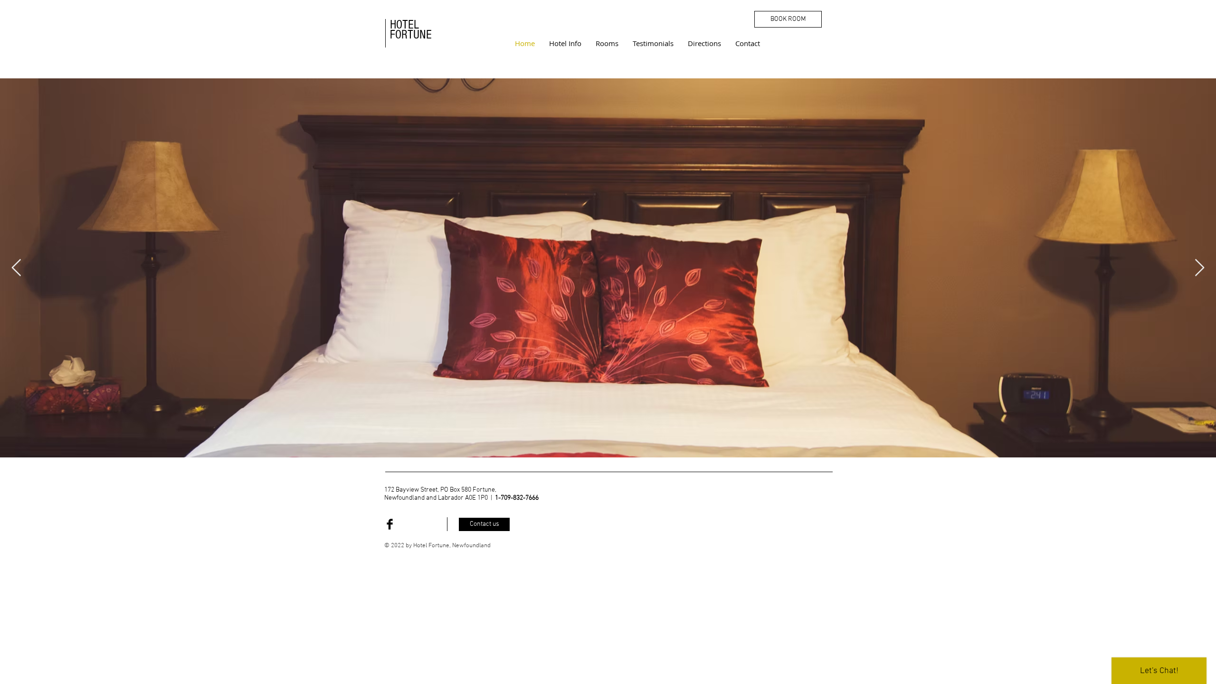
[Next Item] (1199, 268)
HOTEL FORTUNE (411, 30)
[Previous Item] (16, 268)
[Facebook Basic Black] (389, 524)
